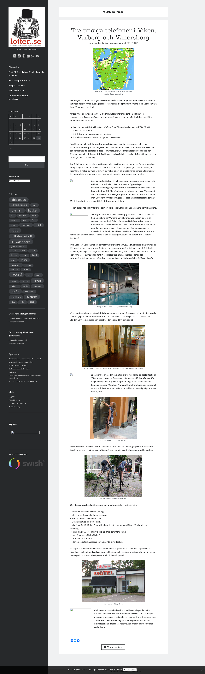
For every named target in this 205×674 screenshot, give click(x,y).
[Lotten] (27, 46)
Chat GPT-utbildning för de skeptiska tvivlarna (26, 74)
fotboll (13, 225)
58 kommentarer (115, 647)
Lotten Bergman (110, 43)
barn (34, 205)
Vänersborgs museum (101, 378)
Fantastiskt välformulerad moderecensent (24, 318)
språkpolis (29, 292)
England (14, 220)
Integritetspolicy (17, 85)
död (34, 215)
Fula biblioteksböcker (16, 343)
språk (15, 291)
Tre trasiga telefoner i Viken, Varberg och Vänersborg (113, 34)
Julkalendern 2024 (18, 251)
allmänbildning (19, 204)
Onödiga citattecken (16, 321)
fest (24, 220)
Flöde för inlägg (14, 400)
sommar (37, 286)
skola (25, 286)
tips (13, 302)
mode (28, 265)
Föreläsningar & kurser (19, 80)
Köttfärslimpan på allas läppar (19, 369)
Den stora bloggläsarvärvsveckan (21, 362)
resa (37, 280)
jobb (14, 230)
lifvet (24, 255)
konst (33, 251)
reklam (25, 281)
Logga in (12, 397)
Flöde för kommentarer (17, 403)
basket (32, 210)
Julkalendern (20, 242)
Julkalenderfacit (16, 90)
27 (25, 138)
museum (14, 270)
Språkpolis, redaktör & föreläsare (19, 97)
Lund (34, 255)
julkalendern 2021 (18, 247)
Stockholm (16, 297)
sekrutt (14, 286)
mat (13, 260)
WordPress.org (14, 407)
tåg (22, 302)
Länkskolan (13, 372)
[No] (201, 670)
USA (32, 302)
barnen (16, 210)
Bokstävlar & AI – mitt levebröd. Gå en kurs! (25, 359)
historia (26, 224)
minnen (15, 265)
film (33, 220)
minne (24, 260)
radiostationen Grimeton (130, 231)
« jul (10, 148)
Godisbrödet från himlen (18, 365)
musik (26, 270)
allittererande (106, 103)
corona (22, 215)
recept (13, 281)
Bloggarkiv (14, 67)
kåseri (14, 255)
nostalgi (16, 274)
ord (29, 275)
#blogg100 (18, 199)
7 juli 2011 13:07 (130, 43)
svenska (31, 297)
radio (38, 275)
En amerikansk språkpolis (18, 340)
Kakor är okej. (130, 670)
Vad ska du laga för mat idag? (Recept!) (23, 381)
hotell (38, 225)
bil (12, 215)
